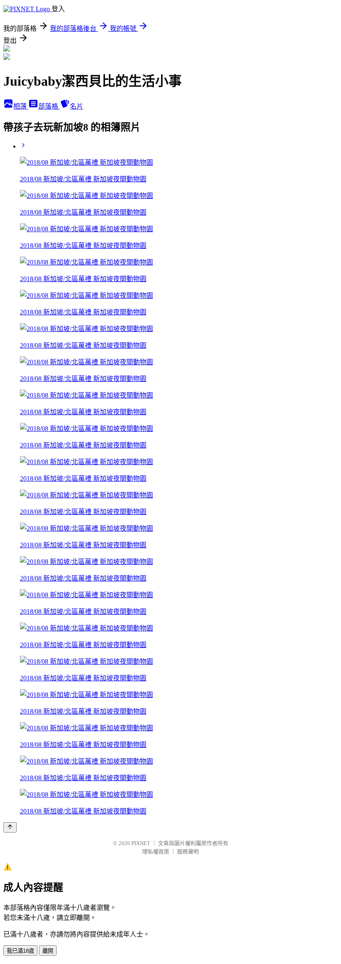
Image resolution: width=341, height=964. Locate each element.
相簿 (20, 106)
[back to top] (10, 827)
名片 (76, 106)
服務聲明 (188, 851)
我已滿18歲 (20, 951)
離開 (47, 951)
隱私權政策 (155, 851)
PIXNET (140, 843)
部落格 (49, 106)
